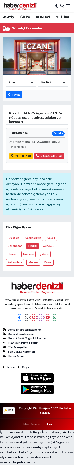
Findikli (32, 245)
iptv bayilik (53, 447)
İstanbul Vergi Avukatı (58, 432)
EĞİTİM (24, 17)
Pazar (48, 262)
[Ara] (62, 6)
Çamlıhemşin (33, 237)
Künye (25, 367)
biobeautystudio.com (57, 452)
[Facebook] (19, 317)
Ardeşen (13, 237)
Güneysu (48, 245)
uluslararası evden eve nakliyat (22, 447)
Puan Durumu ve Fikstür (23, 342)
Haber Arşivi (16, 356)
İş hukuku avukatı (12, 432)
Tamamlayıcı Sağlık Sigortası (48, 442)
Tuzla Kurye (33, 432)
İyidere (44, 254)
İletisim (11, 367)
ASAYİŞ (8, 17)
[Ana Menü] (68, 6)
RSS (10, 410)
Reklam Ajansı (10, 437)
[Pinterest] (33, 317)
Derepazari (15, 245)
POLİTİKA (62, 17)
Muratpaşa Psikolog (35, 437)
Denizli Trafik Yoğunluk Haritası (27, 338)
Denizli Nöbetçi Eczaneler (24, 329)
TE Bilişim (46, 424)
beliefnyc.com (29, 452)
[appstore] (37, 378)
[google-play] (37, 390)
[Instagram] (40, 317)
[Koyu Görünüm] (57, 6)
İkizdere (28, 254)
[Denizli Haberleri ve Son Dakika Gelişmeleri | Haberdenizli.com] (20, 6)
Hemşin (12, 254)
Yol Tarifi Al (23, 155)
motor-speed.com (44, 457)
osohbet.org (9, 452)
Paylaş (16, 94)
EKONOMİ (42, 17)
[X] (26, 317)
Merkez (33, 262)
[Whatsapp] (55, 317)
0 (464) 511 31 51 (51, 155)
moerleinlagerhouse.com (18, 462)
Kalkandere (15, 262)
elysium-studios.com (15, 457)
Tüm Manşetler (17, 347)
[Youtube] (47, 317)
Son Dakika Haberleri (21, 351)
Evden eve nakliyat (13, 442)
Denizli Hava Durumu (21, 334)
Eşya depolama (61, 437)
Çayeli (51, 237)
